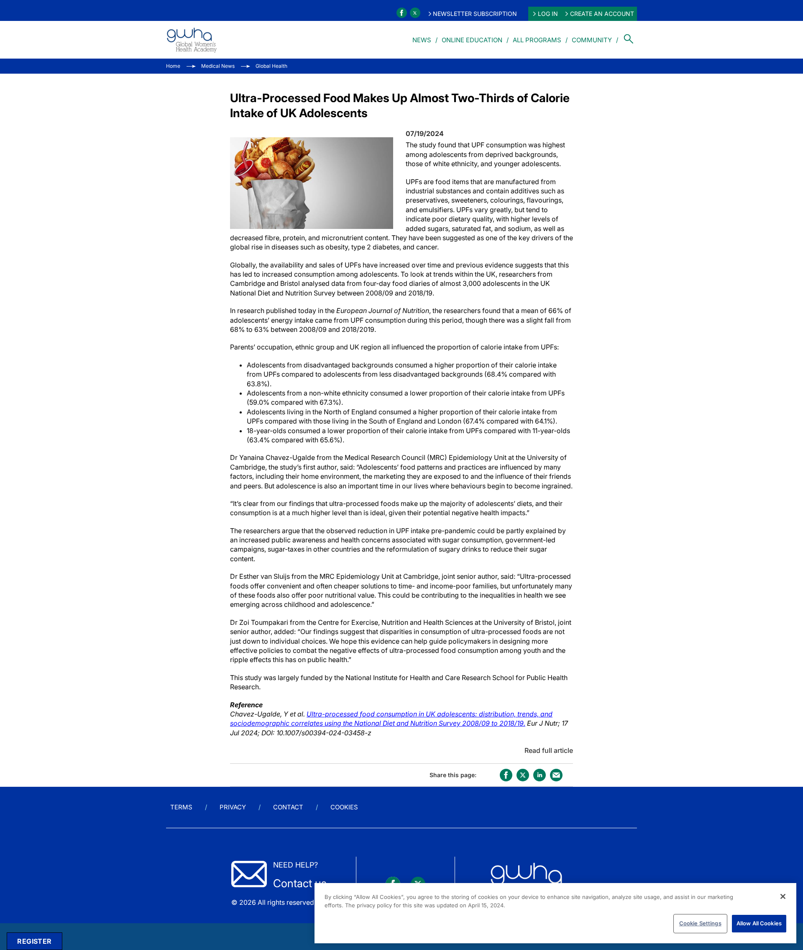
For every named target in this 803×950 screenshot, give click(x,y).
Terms (181, 807)
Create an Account (602, 13)
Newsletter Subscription (475, 13)
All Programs (537, 40)
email (556, 775)
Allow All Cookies (759, 923)
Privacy (233, 807)
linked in (539, 775)
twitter (523, 775)
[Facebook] (401, 13)
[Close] (783, 896)
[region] (555, 913)
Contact (288, 807)
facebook (506, 775)
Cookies (344, 807)
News (421, 40)
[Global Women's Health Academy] (191, 40)
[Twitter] (415, 13)
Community (592, 40)
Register (34, 941)
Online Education (472, 40)
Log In (548, 13)
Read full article (548, 750)
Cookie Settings (700, 923)
